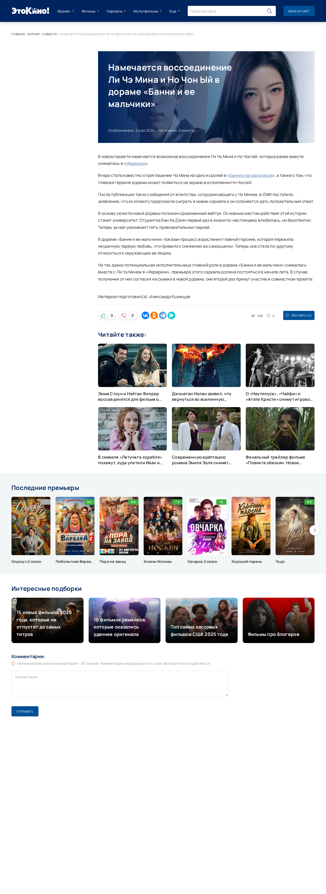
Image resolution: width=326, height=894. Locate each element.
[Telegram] (163, 315)
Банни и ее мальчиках (251, 175)
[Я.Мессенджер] (171, 315)
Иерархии (135, 163)
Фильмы (89, 11)
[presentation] (314, 530)
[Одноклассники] (154, 315)
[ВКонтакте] (145, 315)
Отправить (25, 711)
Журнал (64, 11)
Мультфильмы (145, 11)
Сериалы (114, 11)
